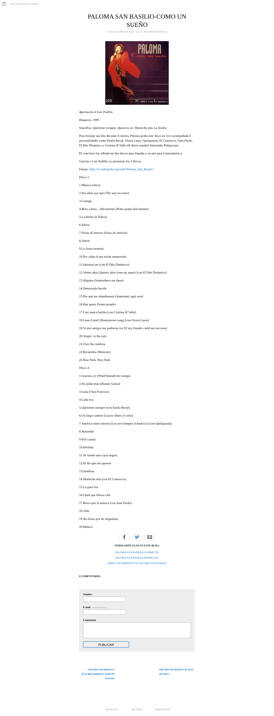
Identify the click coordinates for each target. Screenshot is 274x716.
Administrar (162, 709)
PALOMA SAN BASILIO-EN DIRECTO (137, 552)
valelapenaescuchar (24, 4)
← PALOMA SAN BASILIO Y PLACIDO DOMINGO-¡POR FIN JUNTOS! (98, 674)
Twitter (137, 537)
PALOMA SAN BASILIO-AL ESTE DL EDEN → (176, 671)
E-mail (95, 607)
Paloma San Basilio (155, 32)
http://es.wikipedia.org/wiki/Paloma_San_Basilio (121, 169)
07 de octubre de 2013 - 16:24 (124, 32)
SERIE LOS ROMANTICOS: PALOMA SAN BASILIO (137, 563)
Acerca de (111, 709)
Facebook (124, 537)
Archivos (137, 709)
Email (150, 537)
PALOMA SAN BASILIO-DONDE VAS (137, 557)
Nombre (87, 594)
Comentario (89, 620)
